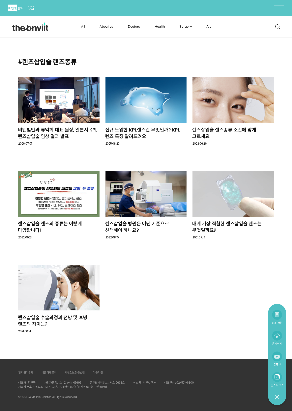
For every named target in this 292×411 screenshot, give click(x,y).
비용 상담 (277, 323)
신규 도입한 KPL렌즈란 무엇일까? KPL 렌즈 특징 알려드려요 (142, 133)
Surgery (185, 26)
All (83, 26)
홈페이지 (277, 344)
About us (106, 26)
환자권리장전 (26, 373)
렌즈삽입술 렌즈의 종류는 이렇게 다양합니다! (50, 226)
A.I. (208, 26)
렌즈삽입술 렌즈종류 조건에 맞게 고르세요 (224, 133)
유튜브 (277, 364)
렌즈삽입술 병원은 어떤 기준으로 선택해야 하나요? (137, 226)
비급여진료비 (49, 373)
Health (160, 26)
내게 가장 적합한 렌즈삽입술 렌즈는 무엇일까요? (226, 226)
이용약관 (98, 373)
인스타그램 (277, 385)
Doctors (134, 26)
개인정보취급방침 (75, 373)
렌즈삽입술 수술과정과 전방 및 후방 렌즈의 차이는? (52, 320)
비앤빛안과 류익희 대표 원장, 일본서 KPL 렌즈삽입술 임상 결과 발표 (57, 133)
